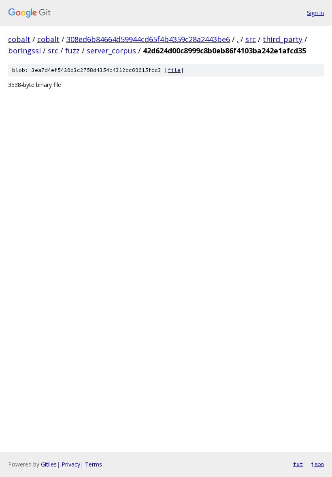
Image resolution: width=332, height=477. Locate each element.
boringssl (24, 50)
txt (298, 464)
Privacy (71, 464)
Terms (93, 464)
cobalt (19, 39)
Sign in (315, 13)
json (317, 464)
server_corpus (111, 50)
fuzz (72, 50)
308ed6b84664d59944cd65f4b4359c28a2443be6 (148, 39)
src (250, 39)
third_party (282, 39)
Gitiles (49, 464)
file (174, 70)
